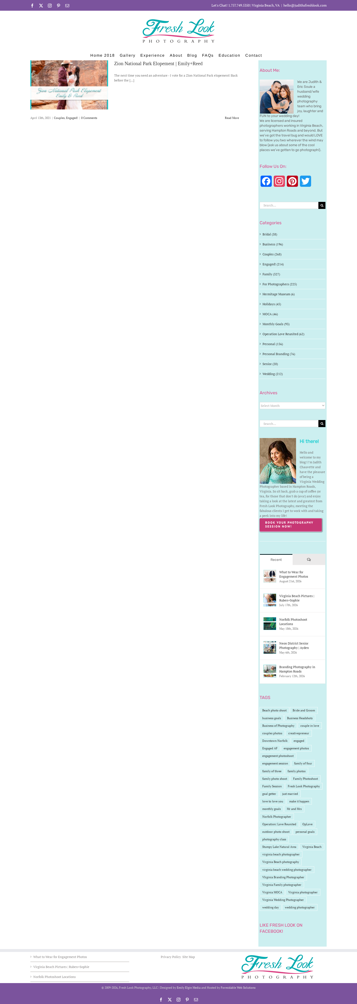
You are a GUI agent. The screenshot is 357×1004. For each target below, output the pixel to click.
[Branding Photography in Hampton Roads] (270, 667)
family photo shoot (274, 778)
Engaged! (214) (273, 264)
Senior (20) (270, 364)
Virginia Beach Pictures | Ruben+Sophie (296, 598)
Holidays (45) (272, 304)
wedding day (270, 907)
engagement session (275, 763)
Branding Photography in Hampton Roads (297, 669)
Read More (232, 118)
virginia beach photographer (281, 854)
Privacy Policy (171, 957)
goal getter (269, 794)
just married (290, 794)
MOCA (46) (270, 314)
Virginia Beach (312, 847)
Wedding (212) (273, 374)
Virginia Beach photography (280, 862)
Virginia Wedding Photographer (283, 900)
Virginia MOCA (272, 892)
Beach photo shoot (274, 710)
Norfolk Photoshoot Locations (293, 621)
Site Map (188, 957)
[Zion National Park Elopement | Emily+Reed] (69, 84)
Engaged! (72, 118)
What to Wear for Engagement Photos (293, 574)
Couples (59, 118)
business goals (271, 718)
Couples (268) (272, 254)
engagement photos (296, 748)
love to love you (272, 801)
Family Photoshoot (305, 778)
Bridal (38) (270, 234)
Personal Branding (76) (279, 354)
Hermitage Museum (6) (279, 294)
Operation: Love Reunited (279, 824)
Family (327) (271, 274)
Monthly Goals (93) (276, 324)
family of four (303, 763)
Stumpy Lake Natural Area (279, 847)
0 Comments (89, 118)
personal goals (305, 832)
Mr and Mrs (294, 809)
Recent (276, 560)
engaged (299, 741)
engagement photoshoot (278, 756)
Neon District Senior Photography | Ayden (294, 645)
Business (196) (273, 244)
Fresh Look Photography (304, 786)
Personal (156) (273, 344)
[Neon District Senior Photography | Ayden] (270, 643)
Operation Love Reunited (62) (283, 334)
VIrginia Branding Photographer (283, 877)
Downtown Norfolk (275, 741)
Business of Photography (278, 725)
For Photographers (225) (280, 284)
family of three (271, 771)
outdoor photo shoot (275, 832)
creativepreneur (298, 733)
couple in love (309, 725)
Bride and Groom (304, 710)
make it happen (299, 801)
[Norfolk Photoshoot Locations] (270, 620)
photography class (274, 839)
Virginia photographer (303, 892)
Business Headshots (300, 718)
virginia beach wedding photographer (287, 869)
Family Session (272, 786)
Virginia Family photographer (281, 885)
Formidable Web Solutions (238, 987)
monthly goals (271, 809)
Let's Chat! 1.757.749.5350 (231, 5)
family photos (297, 771)
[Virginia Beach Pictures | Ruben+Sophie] (270, 596)
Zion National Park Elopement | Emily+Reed (158, 63)
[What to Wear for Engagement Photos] (270, 572)
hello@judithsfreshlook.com (305, 5)
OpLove (307, 824)
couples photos (272, 733)
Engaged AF (270, 748)
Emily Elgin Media (189, 987)
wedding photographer (300, 907)
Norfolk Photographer (276, 816)
